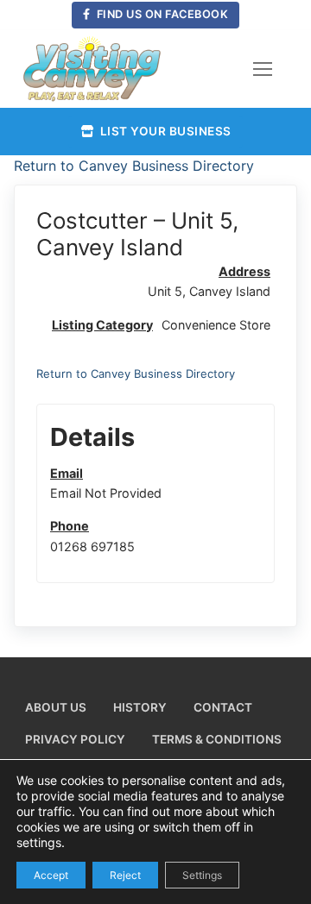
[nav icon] (262, 69)
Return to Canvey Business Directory (134, 165)
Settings (202, 874)
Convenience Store (216, 324)
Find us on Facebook (160, 14)
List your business (164, 131)
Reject (125, 874)
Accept (51, 874)
